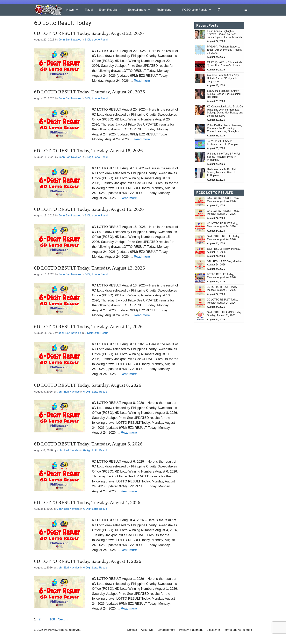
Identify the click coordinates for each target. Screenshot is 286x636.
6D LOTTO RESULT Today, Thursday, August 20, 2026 (89, 91)
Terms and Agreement (238, 629)
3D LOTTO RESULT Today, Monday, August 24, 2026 (222, 288)
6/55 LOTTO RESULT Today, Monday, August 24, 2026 (223, 200)
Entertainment (137, 9)
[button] (219, 10)
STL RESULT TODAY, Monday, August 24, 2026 (224, 263)
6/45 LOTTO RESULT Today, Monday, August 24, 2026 (223, 212)
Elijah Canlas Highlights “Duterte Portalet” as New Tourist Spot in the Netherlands (224, 34)
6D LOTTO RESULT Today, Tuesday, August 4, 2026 (87, 502)
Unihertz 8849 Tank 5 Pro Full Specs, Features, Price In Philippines (223, 156)
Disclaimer (213, 629)
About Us (147, 629)
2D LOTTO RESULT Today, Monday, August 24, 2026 (222, 301)
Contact (132, 629)
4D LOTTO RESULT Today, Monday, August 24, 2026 (222, 225)
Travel (89, 9)
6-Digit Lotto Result (96, 39)
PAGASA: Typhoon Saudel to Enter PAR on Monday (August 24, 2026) (224, 49)
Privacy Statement (191, 629)
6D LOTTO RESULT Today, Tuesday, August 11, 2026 (88, 326)
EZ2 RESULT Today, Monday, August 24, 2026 (224, 250)
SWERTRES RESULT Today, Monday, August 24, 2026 (223, 238)
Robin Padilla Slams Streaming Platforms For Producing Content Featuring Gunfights (224, 128)
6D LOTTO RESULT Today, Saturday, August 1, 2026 (87, 561)
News (70, 9)
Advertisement (166, 629)
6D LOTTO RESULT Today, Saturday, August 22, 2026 (89, 33)
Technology (164, 9)
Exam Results (108, 9)
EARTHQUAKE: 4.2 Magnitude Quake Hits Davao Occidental (224, 64)
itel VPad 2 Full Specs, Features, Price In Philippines (223, 143)
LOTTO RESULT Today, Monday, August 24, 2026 (221, 276)
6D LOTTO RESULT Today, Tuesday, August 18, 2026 (88, 150)
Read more (142, 81)
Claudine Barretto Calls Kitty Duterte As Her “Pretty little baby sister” (223, 78)
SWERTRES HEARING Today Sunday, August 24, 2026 (224, 314)
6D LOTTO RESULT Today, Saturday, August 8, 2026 (87, 385)
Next (63, 619)
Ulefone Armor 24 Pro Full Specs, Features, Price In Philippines (221, 172)
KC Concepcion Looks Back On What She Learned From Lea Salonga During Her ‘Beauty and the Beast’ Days (225, 111)
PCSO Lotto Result (194, 9)
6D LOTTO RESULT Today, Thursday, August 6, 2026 (88, 443)
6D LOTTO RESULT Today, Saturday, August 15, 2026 (89, 209)
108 (52, 619)
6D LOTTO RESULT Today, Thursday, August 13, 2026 (89, 268)
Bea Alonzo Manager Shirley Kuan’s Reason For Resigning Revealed (223, 93)
